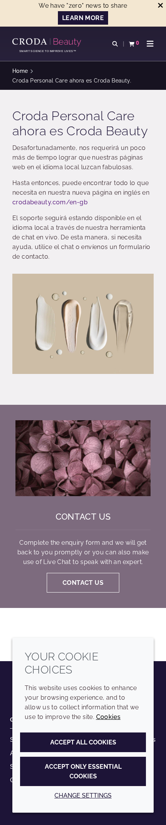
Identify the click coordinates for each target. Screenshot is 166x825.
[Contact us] (83, 458)
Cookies (108, 717)
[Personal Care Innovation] (47, 42)
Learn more (83, 18)
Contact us (83, 517)
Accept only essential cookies (83, 771)
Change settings (83, 795)
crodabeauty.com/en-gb (50, 202)
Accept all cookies (83, 742)
